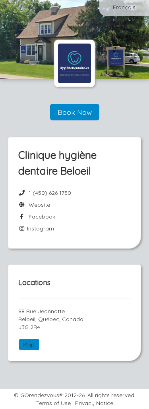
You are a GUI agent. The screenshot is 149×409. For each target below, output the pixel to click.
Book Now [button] (75, 112)
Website (37, 204)
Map (29, 344)
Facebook (40, 216)
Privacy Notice (94, 403)
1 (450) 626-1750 (50, 192)
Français (124, 7)
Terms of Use (53, 403)
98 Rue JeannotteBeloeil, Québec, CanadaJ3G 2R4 (50, 319)
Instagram (39, 228)
